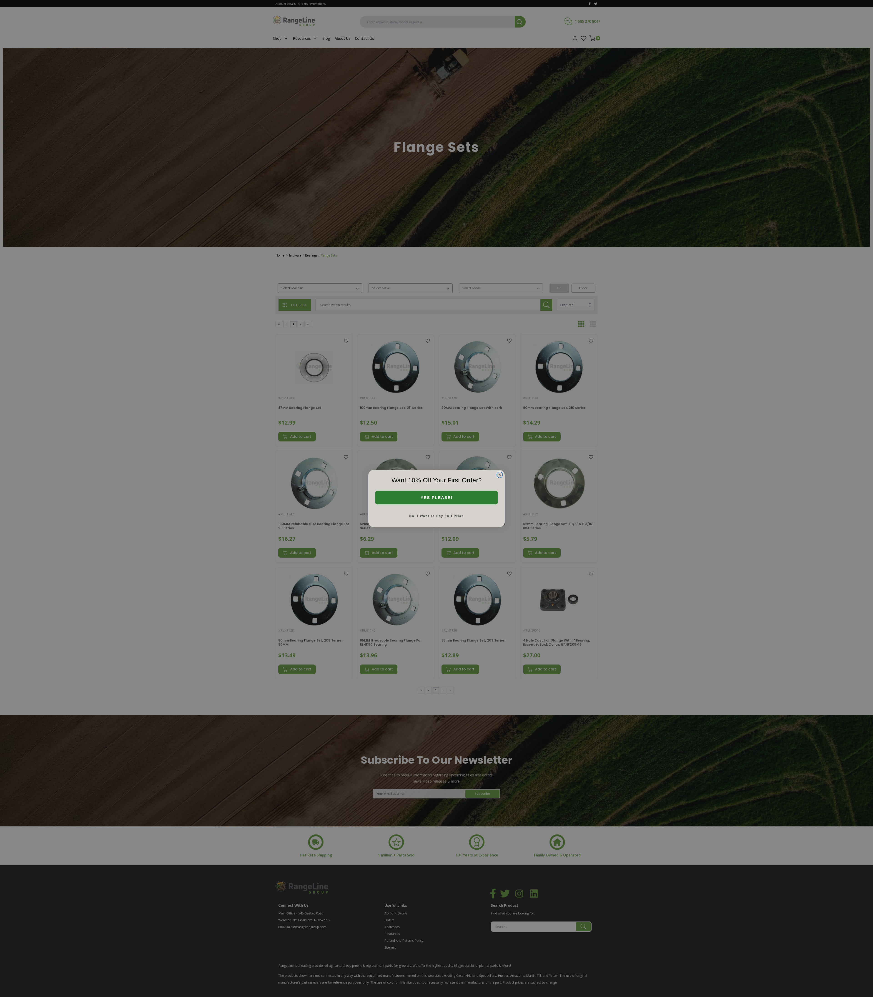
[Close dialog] (499, 475)
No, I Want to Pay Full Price (436, 516)
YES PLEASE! (437, 497)
